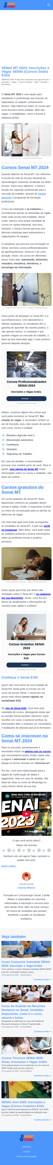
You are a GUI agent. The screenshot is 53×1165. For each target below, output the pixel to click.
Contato (26, 1152)
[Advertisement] (26, 37)
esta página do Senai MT (24, 469)
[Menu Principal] (48, 5)
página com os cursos (38, 751)
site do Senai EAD (15, 708)
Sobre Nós (26, 1147)
